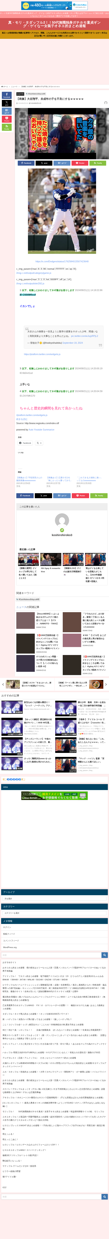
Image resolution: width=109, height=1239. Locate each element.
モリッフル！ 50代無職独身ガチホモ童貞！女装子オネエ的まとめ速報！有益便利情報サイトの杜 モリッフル (53, 1111)
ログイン (7, 927)
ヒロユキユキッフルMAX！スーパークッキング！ (25, 1150)
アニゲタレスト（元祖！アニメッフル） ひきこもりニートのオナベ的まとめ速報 (39, 1058)
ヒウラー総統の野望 (11, 1171)
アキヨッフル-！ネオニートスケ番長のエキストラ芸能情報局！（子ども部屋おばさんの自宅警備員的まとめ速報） (54, 1098)
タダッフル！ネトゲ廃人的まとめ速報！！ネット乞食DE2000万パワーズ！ (36, 1014)
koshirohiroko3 (62, 535)
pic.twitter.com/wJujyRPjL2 (84, 336)
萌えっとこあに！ (10, 1139)
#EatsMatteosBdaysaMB (36, 94)
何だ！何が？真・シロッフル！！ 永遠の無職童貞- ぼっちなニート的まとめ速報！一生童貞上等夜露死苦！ (53, 1030)
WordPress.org (10, 947)
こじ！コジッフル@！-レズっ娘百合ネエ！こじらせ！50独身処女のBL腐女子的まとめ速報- (43, 1025)
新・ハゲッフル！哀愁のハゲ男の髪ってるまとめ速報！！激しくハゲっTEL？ (37, 1019)
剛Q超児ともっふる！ (12, 1161)
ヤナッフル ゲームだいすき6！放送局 (19, 1166)
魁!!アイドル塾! (9, 1177)
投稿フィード (9, 934)
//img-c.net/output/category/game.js (33, 273)
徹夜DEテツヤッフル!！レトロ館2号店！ (21, 1155)
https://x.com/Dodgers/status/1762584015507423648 (62, 261)
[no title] (62, 212)
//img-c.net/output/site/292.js (30, 283)
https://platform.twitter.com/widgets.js (42, 354)
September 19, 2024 (72, 343)
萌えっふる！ (8, 1134)
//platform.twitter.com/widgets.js (31, 415)
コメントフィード (11, 941)
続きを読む (22, 419)
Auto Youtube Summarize (41, 429)
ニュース (20, 94)
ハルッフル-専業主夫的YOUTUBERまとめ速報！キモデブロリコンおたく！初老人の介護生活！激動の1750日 (51, 1052)
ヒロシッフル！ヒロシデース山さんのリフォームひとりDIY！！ (31, 1145)
